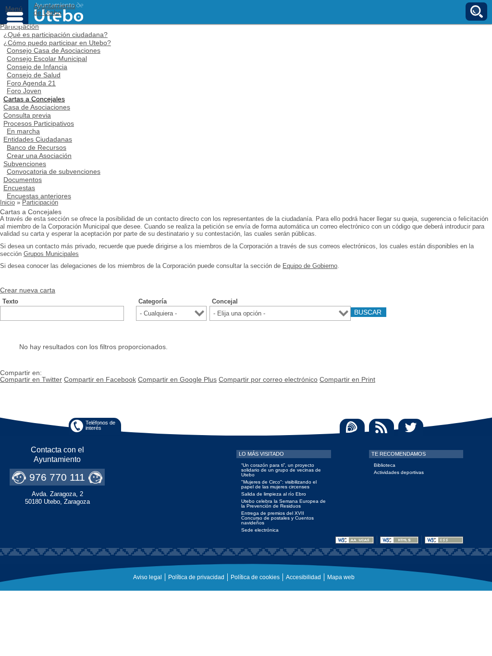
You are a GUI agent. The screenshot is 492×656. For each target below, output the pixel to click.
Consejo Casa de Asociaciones (53, 50)
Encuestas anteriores (39, 196)
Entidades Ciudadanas (37, 139)
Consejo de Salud (34, 75)
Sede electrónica (260, 530)
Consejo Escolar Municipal (47, 58)
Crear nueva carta (27, 290)
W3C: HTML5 (399, 540)
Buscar (476, 11)
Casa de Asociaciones (36, 107)
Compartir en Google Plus (177, 379)
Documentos (22, 179)
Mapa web (341, 577)
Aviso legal (147, 577)
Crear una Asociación (39, 155)
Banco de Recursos (36, 147)
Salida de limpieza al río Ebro (273, 494)
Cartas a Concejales (34, 99)
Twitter (410, 427)
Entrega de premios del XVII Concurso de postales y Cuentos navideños (277, 517)
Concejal (225, 301)
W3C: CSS (444, 540)
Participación (40, 202)
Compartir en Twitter (31, 379)
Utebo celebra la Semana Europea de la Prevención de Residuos (283, 503)
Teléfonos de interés (100, 425)
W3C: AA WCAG (354, 540)
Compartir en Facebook (100, 379)
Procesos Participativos (38, 123)
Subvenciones (24, 164)
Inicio (7, 202)
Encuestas (19, 188)
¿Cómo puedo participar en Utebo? (57, 43)
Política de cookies (255, 577)
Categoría (152, 301)
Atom (352, 427)
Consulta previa (27, 115)
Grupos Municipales (51, 253)
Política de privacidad (196, 577)
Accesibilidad (303, 577)
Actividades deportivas (399, 472)
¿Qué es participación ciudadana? (55, 34)
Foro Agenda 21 (31, 83)
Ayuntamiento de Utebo (54, 9)
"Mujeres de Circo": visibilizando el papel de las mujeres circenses (279, 484)
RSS (381, 427)
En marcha (23, 131)
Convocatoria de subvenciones (53, 171)
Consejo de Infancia (37, 67)
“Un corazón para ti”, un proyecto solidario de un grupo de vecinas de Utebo (281, 469)
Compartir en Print (347, 379)
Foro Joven (24, 91)
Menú (14, 12)
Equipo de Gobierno (310, 265)
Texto (10, 301)
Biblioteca (384, 465)
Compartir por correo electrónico (268, 379)
